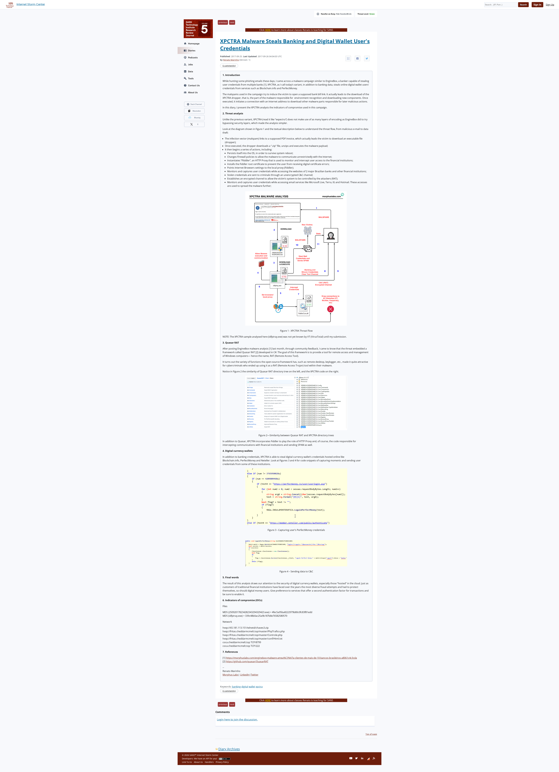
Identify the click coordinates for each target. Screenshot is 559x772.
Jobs (190, 64)
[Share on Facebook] (357, 58)
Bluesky (197, 117)
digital (244, 686)
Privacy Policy (222, 762)
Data (190, 71)
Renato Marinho (231, 59)
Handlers (209, 762)
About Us (193, 92)
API (207, 758)
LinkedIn (244, 674)
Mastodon (197, 111)
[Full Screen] (348, 58)
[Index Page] (9, 4)
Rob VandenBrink (343, 14)
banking (236, 686)
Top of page (371, 734)
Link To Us (187, 762)
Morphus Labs (230, 674)
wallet (252, 686)
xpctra (259, 686)
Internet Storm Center (31, 4)
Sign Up (550, 4)
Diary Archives (229, 749)
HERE (268, 30)
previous (223, 22)
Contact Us (194, 85)
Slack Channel (196, 104)
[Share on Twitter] (367, 58)
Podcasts (193, 57)
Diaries (191, 50)
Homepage (194, 43)
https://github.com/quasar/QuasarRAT (247, 661)
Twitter (254, 674)
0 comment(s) (229, 65)
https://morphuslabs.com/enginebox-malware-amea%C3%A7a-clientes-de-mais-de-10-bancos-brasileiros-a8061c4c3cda (291, 657)
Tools (191, 78)
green (372, 14)
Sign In (537, 4)
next (232, 22)
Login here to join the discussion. (237, 719)
